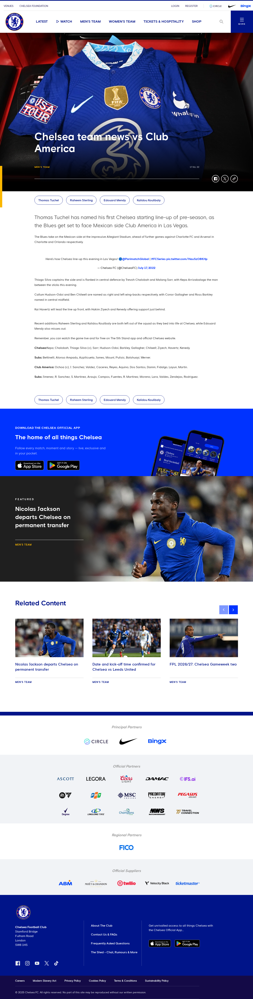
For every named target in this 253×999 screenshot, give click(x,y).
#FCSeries (158, 259)
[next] (233, 609)
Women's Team (122, 21)
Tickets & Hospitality (164, 21)
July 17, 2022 (146, 267)
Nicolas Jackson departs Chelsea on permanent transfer (46, 667)
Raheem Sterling (81, 200)
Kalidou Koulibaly (149, 200)
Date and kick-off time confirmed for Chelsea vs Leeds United (123, 667)
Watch (66, 21)
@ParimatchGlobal (135, 259)
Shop (197, 21)
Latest (42, 21)
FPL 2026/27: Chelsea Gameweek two (203, 664)
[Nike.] (231, 6)
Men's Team (90, 21)
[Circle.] (217, 6)
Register (191, 6)
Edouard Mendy (115, 200)
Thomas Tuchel (48, 200)
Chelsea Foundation (33, 6)
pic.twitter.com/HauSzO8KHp (186, 259)
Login (175, 6)
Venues (9, 6)
